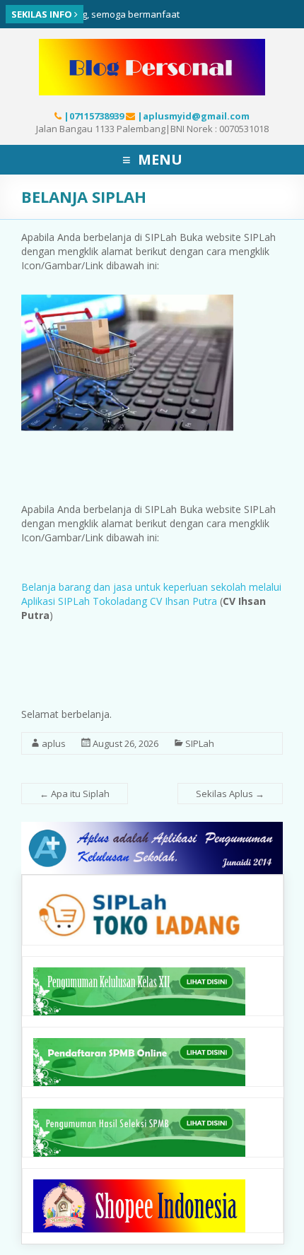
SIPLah (199, 743)
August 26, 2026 (125, 743)
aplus (54, 743)
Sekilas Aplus (230, 793)
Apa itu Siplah (75, 793)
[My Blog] (152, 46)
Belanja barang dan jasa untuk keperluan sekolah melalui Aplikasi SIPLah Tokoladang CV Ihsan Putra (151, 594)
